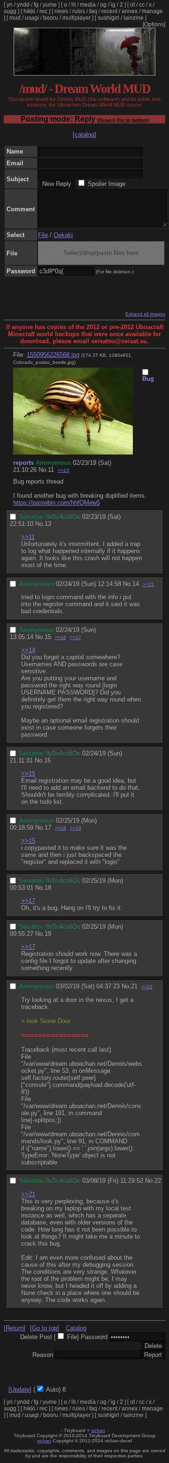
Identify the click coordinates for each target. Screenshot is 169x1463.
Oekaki (63, 235)
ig (113, 4)
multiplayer (76, 18)
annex (130, 11)
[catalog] (84, 134)
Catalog (76, 1328)
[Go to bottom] (133, 120)
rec (43, 11)
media (88, 4)
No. (43, 469)
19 (48, 933)
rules (78, 11)
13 (48, 523)
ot (132, 4)
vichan (98, 1430)
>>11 (28, 536)
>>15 (148, 584)
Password (94, 1336)
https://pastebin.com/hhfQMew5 (56, 502)
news (61, 11)
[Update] (19, 1389)
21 (134, 986)
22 (157, 1180)
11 (51, 469)
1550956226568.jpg (53, 354)
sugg (10, 11)
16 (47, 760)
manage (152, 11)
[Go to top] (44, 1328)
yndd (23, 4)
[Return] (106, 120)
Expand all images (145, 313)
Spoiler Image (106, 183)
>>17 (75, 637)
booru (50, 18)
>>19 (75, 828)
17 (48, 827)
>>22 (147, 986)
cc (142, 4)
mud (15, 18)
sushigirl (108, 18)
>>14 (28, 650)
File (43, 235)
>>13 (63, 470)
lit (73, 4)
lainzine (133, 18)
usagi (32, 18)
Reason (42, 1354)
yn (10, 4)
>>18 (60, 828)
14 (135, 583)
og (103, 4)
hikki (29, 11)
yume (50, 4)
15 (48, 636)
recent (109, 11)
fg (36, 4)
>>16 (60, 637)
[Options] (154, 24)
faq (93, 11)
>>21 (28, 1194)
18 (48, 887)
